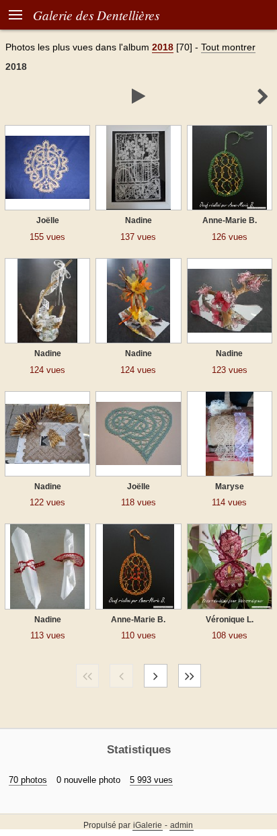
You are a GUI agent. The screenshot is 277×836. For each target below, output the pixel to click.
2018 (162, 47)
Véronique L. (229, 620)
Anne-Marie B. (229, 220)
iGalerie (147, 825)
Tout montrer (228, 47)
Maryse (229, 487)
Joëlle (47, 220)
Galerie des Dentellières (96, 15)
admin (181, 825)
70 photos (28, 780)
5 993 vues (151, 780)
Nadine (138, 220)
